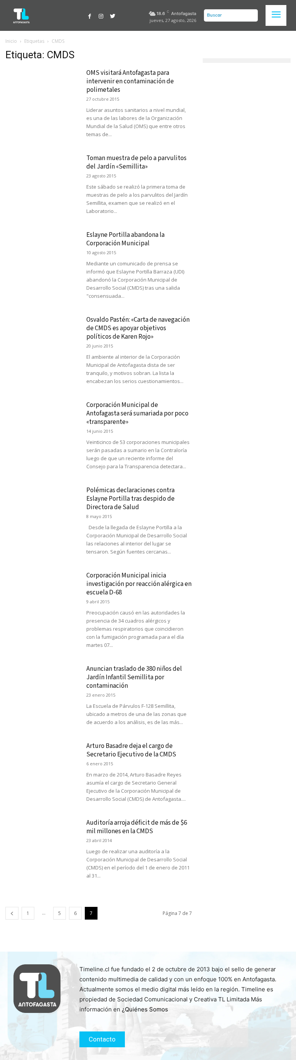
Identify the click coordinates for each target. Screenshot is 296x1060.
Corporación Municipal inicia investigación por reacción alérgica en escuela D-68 (139, 584)
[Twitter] (112, 15)
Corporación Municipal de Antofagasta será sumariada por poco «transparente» (137, 413)
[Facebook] (90, 15)
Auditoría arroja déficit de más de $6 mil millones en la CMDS (136, 827)
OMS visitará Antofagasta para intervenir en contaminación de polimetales (130, 81)
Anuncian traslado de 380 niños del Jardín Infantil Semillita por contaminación (134, 677)
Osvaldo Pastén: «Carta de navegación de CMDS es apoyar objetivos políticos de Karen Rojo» (138, 328)
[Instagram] (101, 15)
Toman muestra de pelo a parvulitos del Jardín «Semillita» (136, 162)
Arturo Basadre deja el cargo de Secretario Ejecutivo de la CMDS (131, 750)
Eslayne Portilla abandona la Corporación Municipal (125, 239)
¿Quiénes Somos (145, 1009)
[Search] (250, 15)
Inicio (11, 41)
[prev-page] (11, 913)
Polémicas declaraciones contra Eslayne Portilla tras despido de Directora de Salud (130, 499)
